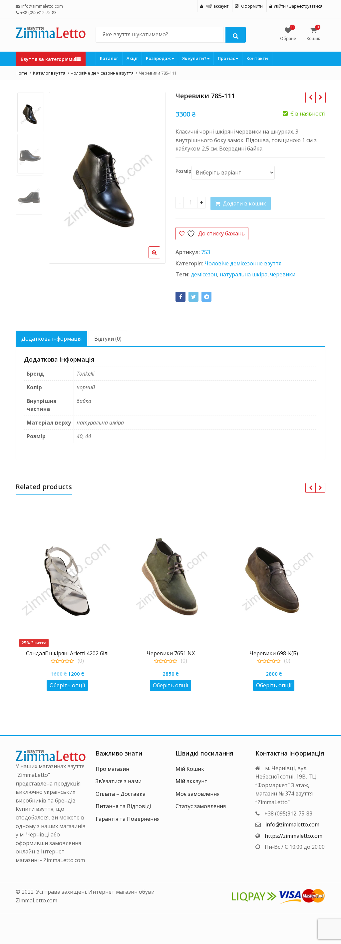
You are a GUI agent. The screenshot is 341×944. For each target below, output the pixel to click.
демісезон (204, 274)
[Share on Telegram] (206, 297)
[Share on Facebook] (180, 297)
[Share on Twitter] (193, 297)
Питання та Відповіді (123, 806)
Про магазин (112, 769)
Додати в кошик (244, 203)
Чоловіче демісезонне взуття (242, 263)
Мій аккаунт (191, 781)
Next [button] (154, 176)
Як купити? (194, 58)
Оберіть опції (67, 685)
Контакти (257, 58)
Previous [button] (61, 176)
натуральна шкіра (243, 274)
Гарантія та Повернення (128, 818)
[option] (107, 178)
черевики (282, 274)
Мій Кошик (189, 769)
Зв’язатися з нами (119, 781)
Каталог (109, 58)
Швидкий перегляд (71, 653)
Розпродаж (159, 58)
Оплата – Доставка (121, 793)
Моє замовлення (197, 793)
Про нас (227, 58)
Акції (132, 58)
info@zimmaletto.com (292, 824)
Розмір (183, 171)
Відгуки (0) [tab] (108, 338)
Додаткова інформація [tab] (51, 338)
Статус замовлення (200, 806)
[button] (160, 258)
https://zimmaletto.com (293, 835)
